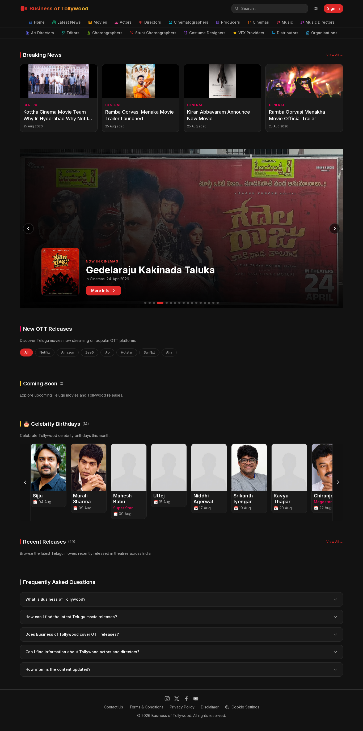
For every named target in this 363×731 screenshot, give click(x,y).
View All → (334, 55)
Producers (230, 22)
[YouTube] (196, 698)
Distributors (287, 33)
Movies (100, 22)
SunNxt (149, 352)
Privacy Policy (182, 707)
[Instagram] (167, 698)
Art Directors (42, 33)
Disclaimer (210, 707)
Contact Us (113, 707)
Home (39, 22)
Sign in (333, 8)
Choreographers (107, 33)
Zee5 (89, 352)
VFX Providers (251, 33)
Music (287, 22)
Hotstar (127, 352)
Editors (73, 33)
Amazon (67, 352)
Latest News (69, 22)
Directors (152, 22)
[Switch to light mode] (316, 8)
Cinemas (261, 22)
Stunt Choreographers (155, 33)
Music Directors (320, 22)
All (26, 352)
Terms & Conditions (146, 707)
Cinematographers (191, 22)
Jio (107, 352)
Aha (169, 352)
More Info (100, 290)
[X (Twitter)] (176, 698)
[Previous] (25, 482)
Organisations (324, 33)
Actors (126, 22)
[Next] (337, 482)
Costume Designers (207, 33)
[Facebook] (186, 698)
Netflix (45, 352)
